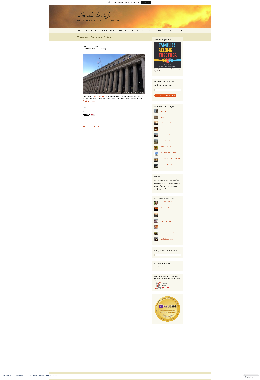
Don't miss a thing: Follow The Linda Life (165, 95)
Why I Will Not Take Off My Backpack (169, 232)
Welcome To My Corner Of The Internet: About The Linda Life (99, 30)
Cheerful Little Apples (166, 146)
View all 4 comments (100, 126)
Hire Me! (169, 30)
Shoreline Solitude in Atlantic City (169, 152)
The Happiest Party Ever (166, 201)
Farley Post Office (99, 96)
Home (78, 30)
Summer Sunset (165, 207)
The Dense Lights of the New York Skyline (170, 158)
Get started (146, 2)
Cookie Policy (40, 377)
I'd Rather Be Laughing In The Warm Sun (171, 134)
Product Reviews (159, 30)
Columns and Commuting (94, 48)
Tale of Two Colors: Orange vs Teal (169, 225)
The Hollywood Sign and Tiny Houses (170, 140)
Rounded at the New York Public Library (170, 127)
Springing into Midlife (166, 164)
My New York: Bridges (166, 122)
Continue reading (90, 101)
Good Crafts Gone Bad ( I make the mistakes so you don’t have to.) (134, 30)
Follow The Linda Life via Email (164, 81)
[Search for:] (181, 30)
